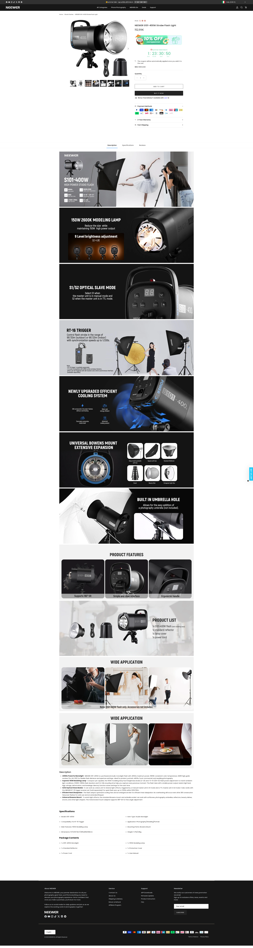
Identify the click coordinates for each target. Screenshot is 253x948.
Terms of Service (193, 937)
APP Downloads (146, 893)
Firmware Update (147, 896)
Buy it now (159, 93)
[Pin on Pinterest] (145, 20)
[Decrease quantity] (136, 78)
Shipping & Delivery (115, 899)
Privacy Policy (204, 937)
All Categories (102, 7)
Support (153, 7)
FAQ (142, 902)
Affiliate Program (115, 905)
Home (61, 14)
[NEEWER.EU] (13, 7)
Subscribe (180, 912)
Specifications (128, 145)
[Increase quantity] (144, 78)
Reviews (142, 145)
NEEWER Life (134, 7)
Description (112, 145)
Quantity (138, 74)
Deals (144, 7)
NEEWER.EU (52, 937)
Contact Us (113, 893)
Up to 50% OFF (123, 2)
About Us (112, 896)
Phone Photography (118, 7)
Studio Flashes (69, 14)
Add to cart (158, 86)
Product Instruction (148, 899)
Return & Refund (115, 902)
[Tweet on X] (140, 20)
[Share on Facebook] (142, 20)
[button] (250, 474)
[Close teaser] (248, 481)
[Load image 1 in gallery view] (100, 47)
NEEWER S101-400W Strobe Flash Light (86, 14)
